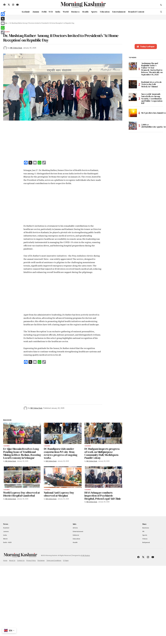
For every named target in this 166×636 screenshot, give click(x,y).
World (5, 539)
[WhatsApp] (2, 28)
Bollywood (146, 542)
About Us (12, 560)
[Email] (2, 23)
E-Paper (66, 560)
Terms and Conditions (53, 560)
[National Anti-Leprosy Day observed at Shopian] (63, 477)
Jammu (6, 531)
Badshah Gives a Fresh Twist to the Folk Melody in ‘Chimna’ (151, 84)
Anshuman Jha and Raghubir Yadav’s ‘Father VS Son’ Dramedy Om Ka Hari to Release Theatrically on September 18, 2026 (152, 69)
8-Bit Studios (85, 555)
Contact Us (21, 560)
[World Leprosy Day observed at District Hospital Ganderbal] (22, 477)
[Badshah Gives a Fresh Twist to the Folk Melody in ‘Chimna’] (133, 84)
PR (143, 531)
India (5, 535)
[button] (161, 4)
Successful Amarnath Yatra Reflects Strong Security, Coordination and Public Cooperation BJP (151, 98)
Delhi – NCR (7, 542)
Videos (144, 539)
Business (145, 528)
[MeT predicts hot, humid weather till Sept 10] (133, 113)
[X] (2, 18)
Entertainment (78, 531)
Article (75, 528)
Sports (144, 535)
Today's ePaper (147, 46)
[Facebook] (2, 14)
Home (5, 560)
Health (75, 542)
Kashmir (7, 31)
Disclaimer (41, 560)
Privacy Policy (31, 560)
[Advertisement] (63, 141)
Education (76, 539)
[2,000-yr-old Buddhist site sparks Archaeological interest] (133, 126)
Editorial (76, 535)
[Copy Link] (2, 32)
